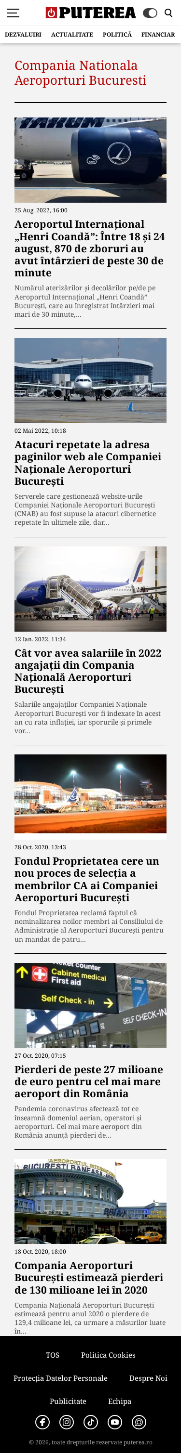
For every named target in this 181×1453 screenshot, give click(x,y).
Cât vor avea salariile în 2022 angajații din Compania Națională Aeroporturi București (88, 671)
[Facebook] (42, 1422)
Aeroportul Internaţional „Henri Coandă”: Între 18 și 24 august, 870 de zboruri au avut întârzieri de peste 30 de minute (89, 248)
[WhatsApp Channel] (139, 1422)
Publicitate (68, 1401)
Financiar (158, 34)
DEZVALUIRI (23, 34)
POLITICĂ (117, 34)
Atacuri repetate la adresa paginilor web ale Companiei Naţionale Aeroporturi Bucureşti (87, 463)
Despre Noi (148, 1378)
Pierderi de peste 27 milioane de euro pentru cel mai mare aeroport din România (88, 1081)
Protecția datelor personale (61, 1378)
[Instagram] (66, 1422)
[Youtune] (115, 1422)
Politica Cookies (108, 1354)
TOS (52, 1354)
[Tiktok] (91, 1422)
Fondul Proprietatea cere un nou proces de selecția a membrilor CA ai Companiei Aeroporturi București (86, 879)
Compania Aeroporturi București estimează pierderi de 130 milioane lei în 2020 (88, 1277)
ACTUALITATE (72, 34)
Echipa (119, 1401)
